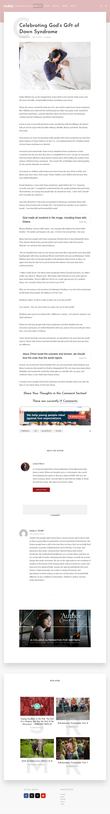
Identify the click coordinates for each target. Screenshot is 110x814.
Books (46, 6)
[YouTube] (43, 795)
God (35, 431)
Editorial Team (37, 727)
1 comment (47, 37)
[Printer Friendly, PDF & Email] (90, 431)
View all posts (41, 489)
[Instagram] (37, 795)
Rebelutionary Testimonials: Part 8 (73, 723)
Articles (38, 6)
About (73, 6)
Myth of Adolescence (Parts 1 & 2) (37, 761)
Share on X (82, 222)
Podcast (55, 6)
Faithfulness (25, 431)
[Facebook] (26, 795)
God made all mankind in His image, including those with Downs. (54, 219)
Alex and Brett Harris (37, 764)
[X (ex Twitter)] (31, 795)
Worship (58, 431)
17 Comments (68, 401)
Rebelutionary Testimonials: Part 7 (73, 763)
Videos (65, 6)
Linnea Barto (25, 37)
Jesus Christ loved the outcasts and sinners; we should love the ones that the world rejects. (54, 355)
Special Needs (46, 431)
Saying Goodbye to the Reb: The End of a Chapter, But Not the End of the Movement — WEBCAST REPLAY (37, 721)
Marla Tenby (36, 531)
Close (79, 407)
